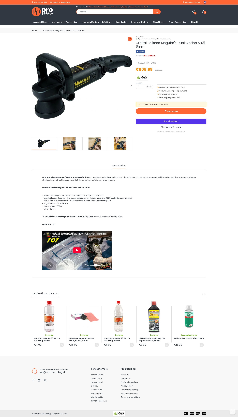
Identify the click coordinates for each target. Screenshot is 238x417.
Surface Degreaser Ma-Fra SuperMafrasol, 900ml (152, 339)
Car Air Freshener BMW (138, 7)
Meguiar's (139, 36)
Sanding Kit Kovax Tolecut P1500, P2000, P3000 (81, 339)
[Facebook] (33, 381)
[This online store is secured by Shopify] (142, 77)
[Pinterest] (45, 381)
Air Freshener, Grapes (119, 7)
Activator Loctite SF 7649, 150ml (189, 338)
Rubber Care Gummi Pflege (98, 7)
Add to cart (172, 111)
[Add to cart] (62, 345)
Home (34, 30)
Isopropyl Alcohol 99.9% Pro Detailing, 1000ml (117, 339)
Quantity (139, 83)
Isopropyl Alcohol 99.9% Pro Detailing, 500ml (47, 339)
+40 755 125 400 (40, 2)
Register (188, 2)
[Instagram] (39, 381)
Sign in (197, 2)
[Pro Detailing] (52, 11)
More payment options (171, 127)
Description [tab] (119, 165)
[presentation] (202, 294)
